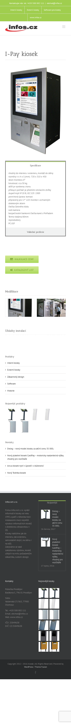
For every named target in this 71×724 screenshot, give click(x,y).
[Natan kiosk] (11, 427)
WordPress (28, 667)
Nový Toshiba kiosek (16, 472)
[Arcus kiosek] (48, 414)
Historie (10, 390)
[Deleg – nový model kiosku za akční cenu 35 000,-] (45, 514)
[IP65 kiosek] (54, 646)
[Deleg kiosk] (11, 414)
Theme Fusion (41, 667)
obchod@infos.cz (54, 3)
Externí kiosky (13, 369)
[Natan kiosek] (23, 427)
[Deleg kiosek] (23, 414)
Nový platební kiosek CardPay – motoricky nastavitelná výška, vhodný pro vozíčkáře (57, 551)
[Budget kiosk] (43, 625)
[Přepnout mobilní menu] (64, 26)
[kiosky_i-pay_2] (51, 308)
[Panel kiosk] (43, 636)
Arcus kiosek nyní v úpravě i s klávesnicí (25, 465)
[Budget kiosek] (54, 625)
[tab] (35, 165)
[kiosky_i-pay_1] (19, 308)
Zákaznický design (15, 376)
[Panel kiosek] (54, 636)
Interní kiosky (13, 362)
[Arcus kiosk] (36, 414)
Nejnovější (52, 502)
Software (11, 383)
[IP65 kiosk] (43, 646)
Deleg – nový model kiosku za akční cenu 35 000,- (30, 448)
